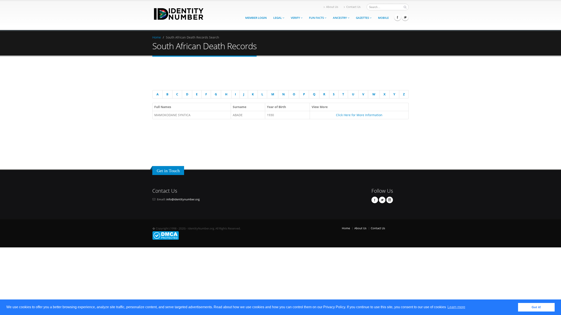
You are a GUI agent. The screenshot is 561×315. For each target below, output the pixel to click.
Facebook (397, 17)
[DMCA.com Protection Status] (165, 235)
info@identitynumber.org (183, 199)
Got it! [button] (536, 307)
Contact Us (353, 7)
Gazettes (363, 18)
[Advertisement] (277, 74)
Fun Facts (317, 18)
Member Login (256, 18)
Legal (277, 18)
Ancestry (340, 18)
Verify (296, 18)
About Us (332, 7)
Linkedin (389, 200)
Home (156, 37)
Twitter (405, 17)
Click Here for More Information (359, 115)
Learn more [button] (456, 307)
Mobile (383, 18)
